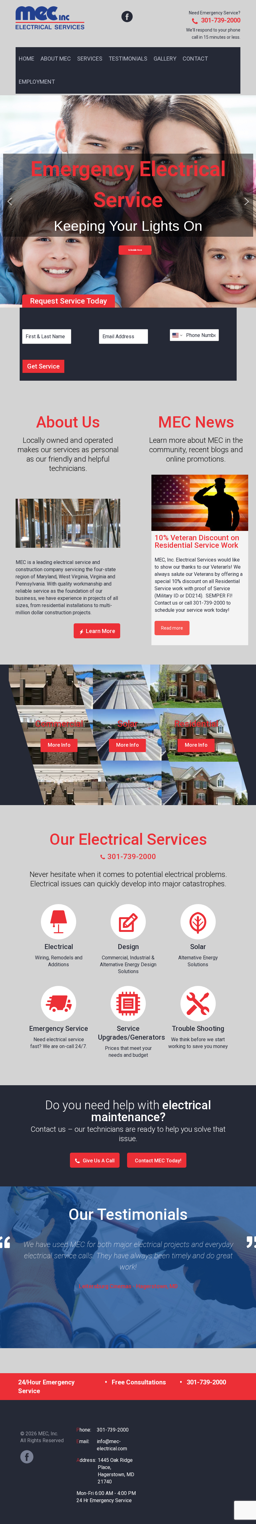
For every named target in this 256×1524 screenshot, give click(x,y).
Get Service (43, 366)
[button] (10, 201)
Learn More (100, 631)
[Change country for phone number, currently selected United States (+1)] (177, 335)
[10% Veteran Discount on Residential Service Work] (199, 503)
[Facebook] (26, 1456)
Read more (172, 628)
